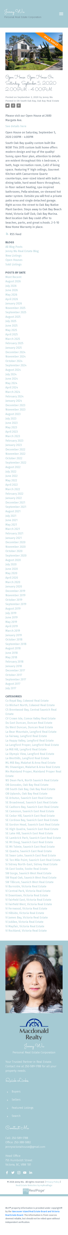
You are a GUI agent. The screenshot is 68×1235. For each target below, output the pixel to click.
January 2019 (13, 635)
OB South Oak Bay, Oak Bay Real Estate (38, 101)
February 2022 (14, 493)
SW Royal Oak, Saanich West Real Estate (30, 877)
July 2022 (10, 471)
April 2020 (11, 577)
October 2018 (13, 639)
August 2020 (13, 560)
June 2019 (11, 617)
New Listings (13, 255)
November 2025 (15, 308)
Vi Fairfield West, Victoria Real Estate (28, 904)
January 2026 (13, 303)
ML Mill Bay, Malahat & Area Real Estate (30, 762)
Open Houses (13, 260)
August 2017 (12, 683)
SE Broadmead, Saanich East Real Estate (31, 802)
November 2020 (15, 546)
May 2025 (11, 330)
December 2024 (15, 352)
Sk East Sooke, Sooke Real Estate (26, 868)
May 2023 (11, 427)
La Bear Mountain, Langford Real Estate (30, 731)
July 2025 (10, 321)
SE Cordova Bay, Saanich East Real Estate (31, 820)
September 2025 (15, 312)
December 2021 (15, 502)
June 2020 (11, 569)
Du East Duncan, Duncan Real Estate (28, 722)
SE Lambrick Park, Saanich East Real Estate (33, 838)
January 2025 (13, 347)
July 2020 (11, 564)
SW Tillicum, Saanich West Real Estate (29, 882)
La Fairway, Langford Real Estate (26, 736)
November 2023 (15, 409)
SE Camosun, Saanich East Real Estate (29, 811)
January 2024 (13, 400)
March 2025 (12, 339)
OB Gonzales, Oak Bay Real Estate (26, 784)
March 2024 (12, 392)
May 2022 (11, 480)
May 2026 (11, 294)
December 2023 (15, 405)
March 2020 (12, 582)
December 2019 (15, 591)
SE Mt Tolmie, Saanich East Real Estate (30, 846)
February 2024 (14, 396)
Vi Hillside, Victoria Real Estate (24, 913)
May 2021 (11, 524)
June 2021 (11, 520)
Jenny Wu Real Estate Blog (22, 251)
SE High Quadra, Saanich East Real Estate (31, 829)
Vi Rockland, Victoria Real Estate (26, 930)
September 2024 (16, 365)
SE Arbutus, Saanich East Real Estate (28, 798)
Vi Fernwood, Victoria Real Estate (26, 908)
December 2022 (15, 449)
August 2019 (13, 608)
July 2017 (10, 688)
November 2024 (15, 356)
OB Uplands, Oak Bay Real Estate (26, 793)
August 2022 (13, 467)
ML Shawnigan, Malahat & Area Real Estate (32, 767)
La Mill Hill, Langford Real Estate (26, 749)
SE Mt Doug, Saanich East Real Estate (29, 842)
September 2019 (15, 604)
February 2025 (14, 343)
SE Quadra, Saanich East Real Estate (28, 851)
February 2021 (14, 533)
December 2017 (15, 670)
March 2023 (12, 436)
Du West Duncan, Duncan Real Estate (29, 727)
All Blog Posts (13, 246)
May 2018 (11, 657)
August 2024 (13, 369)
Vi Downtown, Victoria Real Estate (26, 895)
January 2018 (13, 666)
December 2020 (15, 542)
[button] (7, 1172)
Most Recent (13, 277)
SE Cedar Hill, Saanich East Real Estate (30, 815)
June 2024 (11, 378)
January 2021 (13, 538)
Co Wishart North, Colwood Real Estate (30, 705)
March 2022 (12, 489)
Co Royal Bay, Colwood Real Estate (27, 700)
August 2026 (13, 281)
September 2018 (15, 644)
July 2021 (10, 515)
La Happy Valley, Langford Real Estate (29, 740)
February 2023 (14, 440)
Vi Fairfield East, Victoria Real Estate (28, 899)
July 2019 (10, 613)
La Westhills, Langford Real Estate (27, 758)
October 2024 (13, 361)
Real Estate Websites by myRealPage (34, 1185)
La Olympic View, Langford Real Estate (29, 754)
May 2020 (11, 573)
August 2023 (13, 414)
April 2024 (11, 387)
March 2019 (12, 630)
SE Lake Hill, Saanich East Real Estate (29, 833)
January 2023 (13, 445)
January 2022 (13, 498)
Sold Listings (13, 264)
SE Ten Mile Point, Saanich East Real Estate (33, 860)
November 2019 (15, 595)
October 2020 (13, 551)
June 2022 (11, 476)
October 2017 (13, 675)
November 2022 (15, 453)
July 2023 (10, 418)
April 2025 (11, 334)
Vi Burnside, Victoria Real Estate (25, 886)
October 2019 (13, 599)
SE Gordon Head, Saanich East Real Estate (32, 824)
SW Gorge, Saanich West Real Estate (28, 873)
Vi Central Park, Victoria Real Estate (28, 891)
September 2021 (15, 506)
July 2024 (11, 374)
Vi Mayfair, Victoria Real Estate (24, 926)
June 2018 (11, 652)
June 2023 (11, 423)
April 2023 (11, 431)
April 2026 (11, 299)
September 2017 (15, 679)
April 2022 (11, 484)
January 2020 (13, 586)
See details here (15, 126)
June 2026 (11, 290)
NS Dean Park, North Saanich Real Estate (31, 780)
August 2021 (12, 511)
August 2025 (13, 316)
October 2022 (13, 458)
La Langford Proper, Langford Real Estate (32, 745)
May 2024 (11, 383)
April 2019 (11, 626)
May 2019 (11, 622)
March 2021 (12, 529)
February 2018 (14, 661)
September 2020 (16, 555)
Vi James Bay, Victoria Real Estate (26, 917)
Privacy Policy (52, 1182)
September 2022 (15, 462)
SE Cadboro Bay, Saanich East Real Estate (32, 807)
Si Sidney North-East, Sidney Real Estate (31, 864)
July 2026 (11, 285)
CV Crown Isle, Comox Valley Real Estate (30, 718)
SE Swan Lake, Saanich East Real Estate (30, 855)
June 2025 (11, 325)
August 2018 (13, 648)
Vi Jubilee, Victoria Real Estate (24, 921)
